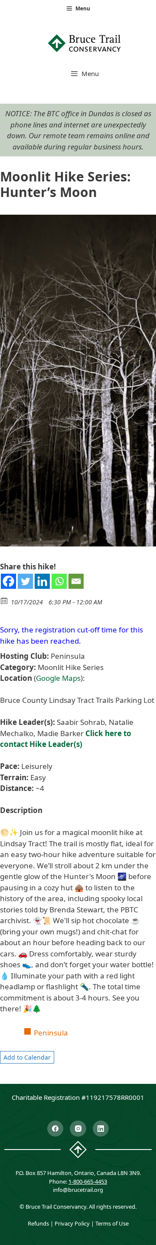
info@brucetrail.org (78, 1190)
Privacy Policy (72, 1223)
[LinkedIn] (101, 1129)
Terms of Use (112, 1223)
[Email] (76, 581)
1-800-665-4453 (87, 1181)
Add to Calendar (27, 1057)
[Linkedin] (42, 581)
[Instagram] (78, 1129)
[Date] (4, 600)
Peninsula (51, 1033)
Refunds (38, 1223)
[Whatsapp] (59, 581)
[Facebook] (8, 581)
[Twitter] (25, 581)
